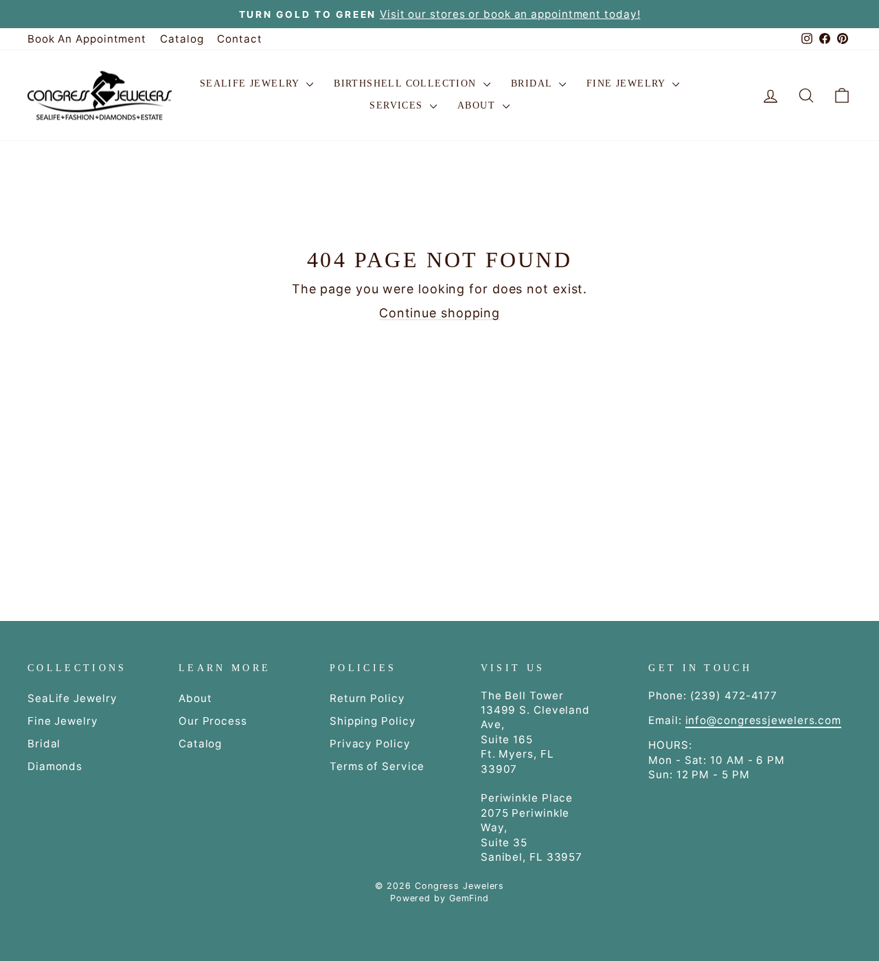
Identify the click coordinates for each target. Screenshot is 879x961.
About (478, 105)
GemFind (469, 898)
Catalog (181, 38)
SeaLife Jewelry (251, 83)
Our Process (213, 720)
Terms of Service (377, 766)
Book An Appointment (86, 38)
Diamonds (54, 766)
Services (397, 105)
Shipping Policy (373, 720)
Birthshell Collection (407, 83)
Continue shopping (439, 313)
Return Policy (367, 698)
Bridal (533, 83)
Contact (239, 38)
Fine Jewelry (627, 83)
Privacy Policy (370, 743)
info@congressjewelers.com (763, 720)
